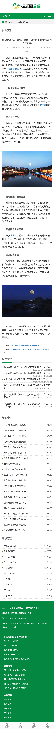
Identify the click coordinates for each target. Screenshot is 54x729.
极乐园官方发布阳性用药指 (15, 469)
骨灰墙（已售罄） (11, 562)
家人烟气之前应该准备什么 (15, 447)
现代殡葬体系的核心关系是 (15, 503)
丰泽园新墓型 (9, 557)
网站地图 (7, 717)
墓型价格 (7, 704)
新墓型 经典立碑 (10, 546)
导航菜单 (6, 16)
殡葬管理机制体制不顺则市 (15, 430)
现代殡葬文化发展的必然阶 (15, 436)
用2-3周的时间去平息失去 (14, 679)
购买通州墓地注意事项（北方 (16, 508)
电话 (20, 727)
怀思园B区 (8, 596)
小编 (34, 48)
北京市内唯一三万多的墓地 (15, 480)
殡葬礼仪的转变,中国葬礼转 (15, 486)
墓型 (34, 727)
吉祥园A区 (8, 590)
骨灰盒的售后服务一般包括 (15, 425)
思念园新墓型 (9, 551)
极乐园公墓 (9, 22)
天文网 (43, 105)
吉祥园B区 (8, 579)
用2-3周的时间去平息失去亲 (15, 453)
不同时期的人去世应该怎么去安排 (25, 346)
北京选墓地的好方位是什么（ (16, 497)
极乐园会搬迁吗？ (11, 645)
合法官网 (8, 695)
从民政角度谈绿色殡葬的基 (15, 491)
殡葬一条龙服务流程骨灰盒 (15, 519)
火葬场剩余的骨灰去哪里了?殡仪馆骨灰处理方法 (26, 379)
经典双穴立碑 (9, 573)
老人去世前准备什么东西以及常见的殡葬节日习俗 (27, 367)
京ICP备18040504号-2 (18, 618)
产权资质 (7, 713)
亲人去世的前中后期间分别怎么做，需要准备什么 (27, 373)
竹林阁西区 (8, 568)
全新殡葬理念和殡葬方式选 (15, 530)
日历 (12, 235)
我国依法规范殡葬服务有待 (15, 442)
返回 (47, 727)
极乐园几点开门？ (11, 641)
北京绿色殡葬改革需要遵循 (15, 525)
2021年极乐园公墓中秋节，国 (16, 475)
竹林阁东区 (8, 584)
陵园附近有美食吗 (11, 654)
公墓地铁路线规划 (11, 650)
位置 (7, 727)
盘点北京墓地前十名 (12, 464)
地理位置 (7, 700)
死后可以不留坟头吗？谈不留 (16, 514)
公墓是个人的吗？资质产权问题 (17, 659)
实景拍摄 (47, 48)
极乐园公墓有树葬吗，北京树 (16, 458)
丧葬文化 (20, 22)
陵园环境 (7, 708)
